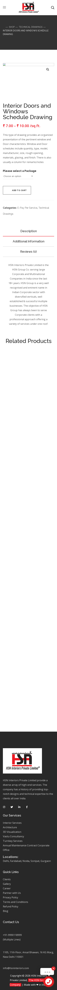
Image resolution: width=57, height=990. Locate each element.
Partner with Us (12, 893)
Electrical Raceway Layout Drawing (28, 711)
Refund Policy (10, 906)
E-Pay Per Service (27, 207)
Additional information (28, 241)
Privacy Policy (11, 897)
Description (28, 231)
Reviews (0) (28, 251)
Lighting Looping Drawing (28, 521)
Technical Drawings (30, 27)
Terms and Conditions (15, 902)
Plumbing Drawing (28, 435)
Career (7, 888)
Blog (5, 911)
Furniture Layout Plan (29, 626)
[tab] (28, 231)
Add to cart (19, 190)
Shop (12, 27)
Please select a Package (19, 171)
